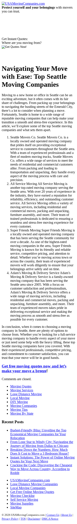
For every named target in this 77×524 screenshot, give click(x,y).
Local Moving (20, 398)
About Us (66, 514)
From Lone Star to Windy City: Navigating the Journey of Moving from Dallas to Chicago (41, 444)
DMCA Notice (50, 518)
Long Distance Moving (26, 394)
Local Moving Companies (28, 488)
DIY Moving (19, 402)
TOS (23, 518)
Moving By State (21, 413)
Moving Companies (23, 406)
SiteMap (16, 507)
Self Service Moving (24, 499)
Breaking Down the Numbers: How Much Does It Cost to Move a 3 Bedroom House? (39, 451)
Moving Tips (19, 409)
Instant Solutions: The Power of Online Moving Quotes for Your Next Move (42, 459)
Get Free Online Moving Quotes (32, 492)
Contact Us (52, 514)
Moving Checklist (22, 496)
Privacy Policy (10, 518)
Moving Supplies (21, 503)
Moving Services (21, 390)
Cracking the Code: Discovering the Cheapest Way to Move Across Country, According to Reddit (41, 469)
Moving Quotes (20, 386)
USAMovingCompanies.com (30, 480)
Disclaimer (34, 518)
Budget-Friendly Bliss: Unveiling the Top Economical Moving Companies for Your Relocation (38, 434)
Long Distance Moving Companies (34, 484)
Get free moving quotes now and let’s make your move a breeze (34, 368)
